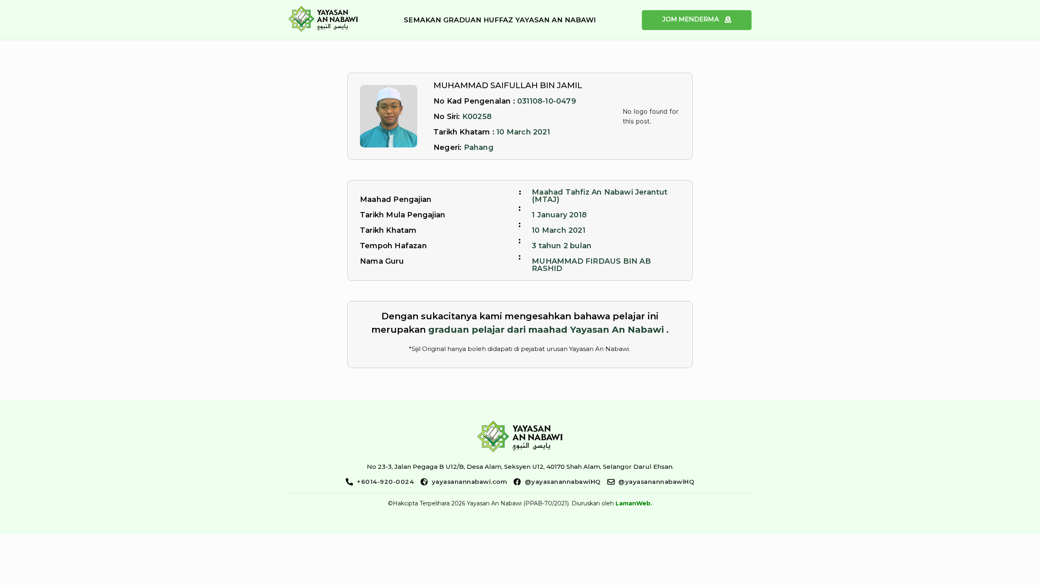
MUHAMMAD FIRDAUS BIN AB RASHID (591, 265)
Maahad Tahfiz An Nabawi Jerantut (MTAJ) (599, 196)
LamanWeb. (633, 503)
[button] (500, 20)
